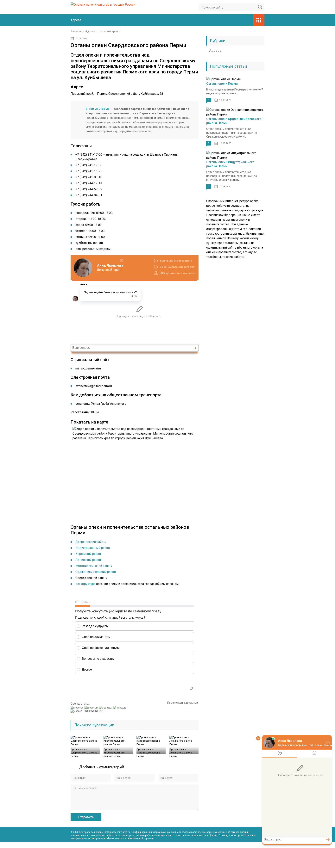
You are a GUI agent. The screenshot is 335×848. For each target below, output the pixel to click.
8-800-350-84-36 (98, 109)
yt (244, 845)
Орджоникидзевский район (95, 572)
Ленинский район (88, 560)
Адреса (76, 20)
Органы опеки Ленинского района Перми (181, 753)
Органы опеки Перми (222, 83)
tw (261, 845)
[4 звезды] (120, 707)
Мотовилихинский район (93, 566)
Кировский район (88, 554)
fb (253, 845)
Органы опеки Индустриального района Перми (114, 753)
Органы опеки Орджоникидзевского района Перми (234, 121)
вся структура (85, 584)
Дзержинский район (90, 542)
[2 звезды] (92, 707)
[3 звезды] (106, 707)
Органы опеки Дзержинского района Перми (84, 753)
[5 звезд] (77, 711)
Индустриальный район (92, 548)
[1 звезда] (78, 707)
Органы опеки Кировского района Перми (148, 753)
